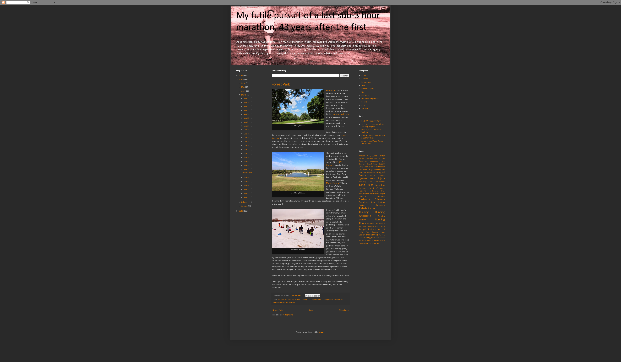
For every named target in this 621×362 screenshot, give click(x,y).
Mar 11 (247, 154)
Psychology (364, 199)
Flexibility (377, 170)
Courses (281, 300)
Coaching (363, 161)
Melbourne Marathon (369, 194)
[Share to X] (312, 295)
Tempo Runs (338, 300)
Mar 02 (247, 193)
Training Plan (369, 238)
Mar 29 (247, 106)
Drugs (370, 170)
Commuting (374, 161)
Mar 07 (247, 169)
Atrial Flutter (378, 156)
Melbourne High (377, 191)
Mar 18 (247, 138)
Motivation (365, 95)
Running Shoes (374, 224)
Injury (381, 178)
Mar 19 (247, 134)
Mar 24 (247, 122)
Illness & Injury (367, 89)
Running (303, 300)
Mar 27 (247, 110)
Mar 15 (247, 146)
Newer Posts (277, 310)
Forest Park (281, 84)
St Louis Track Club (340, 114)
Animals (362, 156)
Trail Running (372, 235)
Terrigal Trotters (279, 302)
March (244, 95)
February (245, 202)
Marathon (380, 185)
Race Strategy (378, 202)
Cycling (382, 164)
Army (369, 156)
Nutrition (381, 196)
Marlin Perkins (332, 183)
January (244, 206)
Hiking (379, 172)
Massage (362, 188)
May (243, 87)
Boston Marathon (366, 159)
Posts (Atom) (288, 315)
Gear (363, 85)
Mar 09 (247, 162)
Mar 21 (247, 126)
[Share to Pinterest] (318, 295)
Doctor (381, 167)
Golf (364, 173)
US (287, 302)
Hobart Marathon (377, 175)
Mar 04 (247, 185)
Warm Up (367, 244)
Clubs (363, 76)
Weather (292, 302)
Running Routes (327, 300)
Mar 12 (247, 150)
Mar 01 (247, 197)
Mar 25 (247, 118)
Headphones (371, 173)
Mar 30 (247, 102)
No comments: (296, 296)
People (364, 102)
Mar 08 (247, 165)
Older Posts (344, 310)
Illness (372, 179)
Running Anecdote (314, 300)
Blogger (322, 332)
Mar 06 (247, 178)
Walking (375, 241)
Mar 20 (247, 130)
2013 (241, 211)
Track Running (372, 232)
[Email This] (306, 295)
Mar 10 (247, 158)
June (243, 83)
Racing (297, 300)
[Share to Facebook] (315, 295)
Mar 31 (247, 98)
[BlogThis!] (309, 295)
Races (363, 105)
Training (364, 109)
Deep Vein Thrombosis (368, 167)
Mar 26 (247, 114)
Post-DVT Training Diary (371, 121)
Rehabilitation (367, 208)
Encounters (366, 82)
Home (311, 310)
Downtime (363, 170)
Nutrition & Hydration (370, 99)
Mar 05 (247, 182)
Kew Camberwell (377, 182)
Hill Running (289, 300)
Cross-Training (372, 164)
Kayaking (362, 182)
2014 (241, 80)
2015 (241, 76)
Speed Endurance (368, 227)
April (243, 91)
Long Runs (366, 185)
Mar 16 (247, 142)
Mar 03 (247, 189)
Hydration (363, 179)
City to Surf (380, 159)
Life (362, 92)
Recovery (380, 205)
